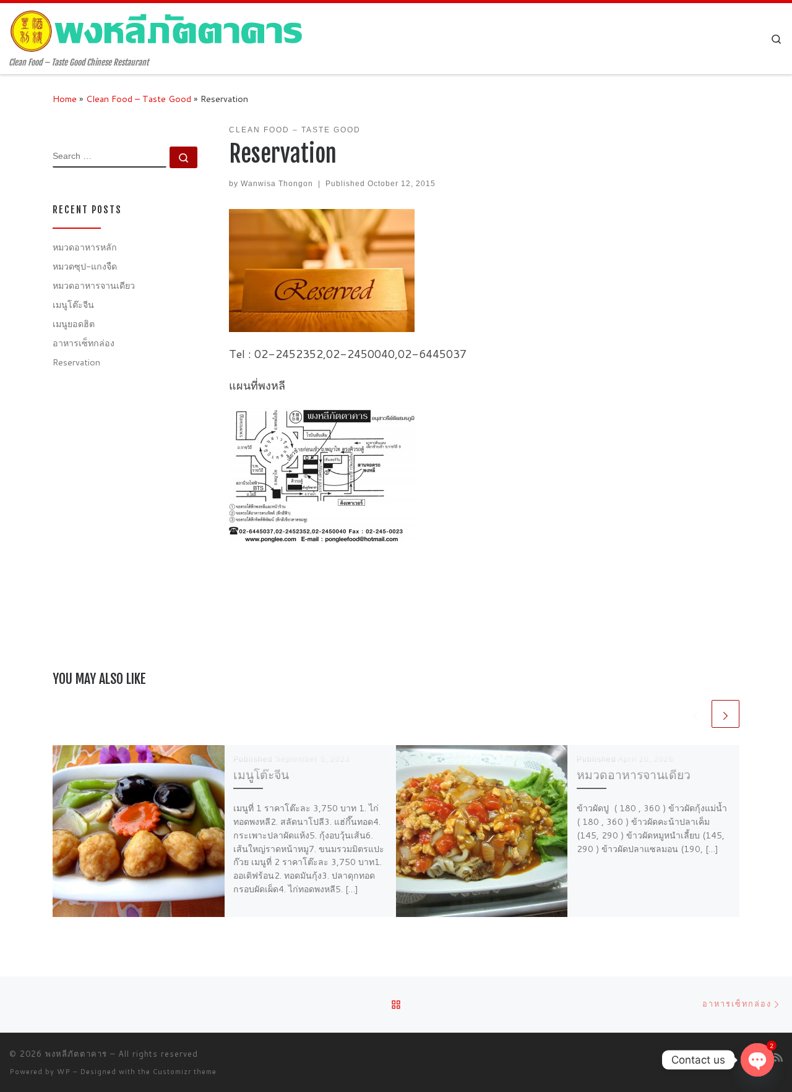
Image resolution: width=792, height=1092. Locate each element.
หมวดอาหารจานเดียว (634, 774)
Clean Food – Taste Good (138, 98)
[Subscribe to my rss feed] (778, 1057)
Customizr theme (185, 1072)
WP (64, 1072)
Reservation (76, 362)
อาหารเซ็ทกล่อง (83, 342)
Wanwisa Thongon (277, 183)
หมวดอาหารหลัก (85, 247)
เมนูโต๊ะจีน (261, 774)
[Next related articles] (725, 714)
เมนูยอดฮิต (74, 323)
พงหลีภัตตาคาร (76, 1053)
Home (65, 98)
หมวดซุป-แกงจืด (85, 266)
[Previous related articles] (695, 714)
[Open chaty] (757, 1060)
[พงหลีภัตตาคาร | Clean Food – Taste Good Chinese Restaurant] (157, 31)
